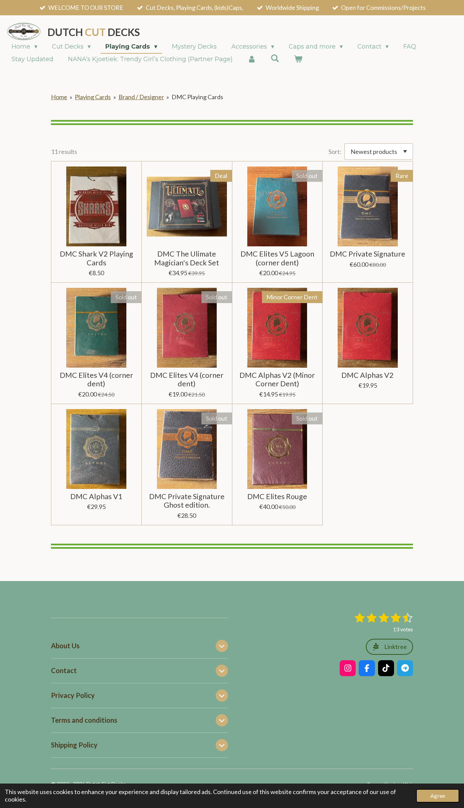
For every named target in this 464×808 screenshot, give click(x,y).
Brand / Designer (141, 97)
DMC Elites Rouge (277, 496)
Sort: (334, 151)
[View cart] (298, 59)
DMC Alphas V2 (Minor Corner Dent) (277, 379)
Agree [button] (437, 795)
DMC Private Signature (367, 254)
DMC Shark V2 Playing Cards (96, 258)
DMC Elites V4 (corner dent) (96, 379)
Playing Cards (93, 97)
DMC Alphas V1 (96, 496)
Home (59, 97)
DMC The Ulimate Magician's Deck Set (186, 258)
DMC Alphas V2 (367, 375)
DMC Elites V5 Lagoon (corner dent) (277, 258)
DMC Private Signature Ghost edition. (187, 500)
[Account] (252, 59)
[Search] (275, 58)
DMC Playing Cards (197, 97)
